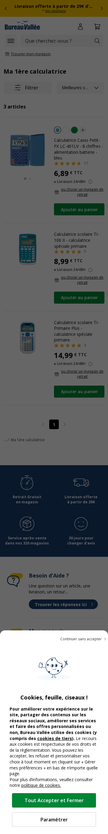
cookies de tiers (54, 738)
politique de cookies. (41, 785)
